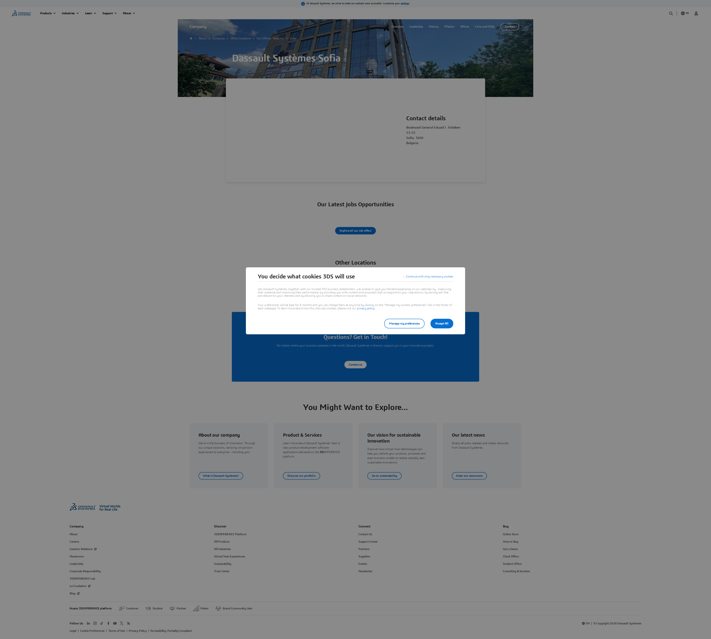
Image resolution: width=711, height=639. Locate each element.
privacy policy (365, 308)
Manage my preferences (404, 323)
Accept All (441, 323)
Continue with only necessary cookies (429, 276)
